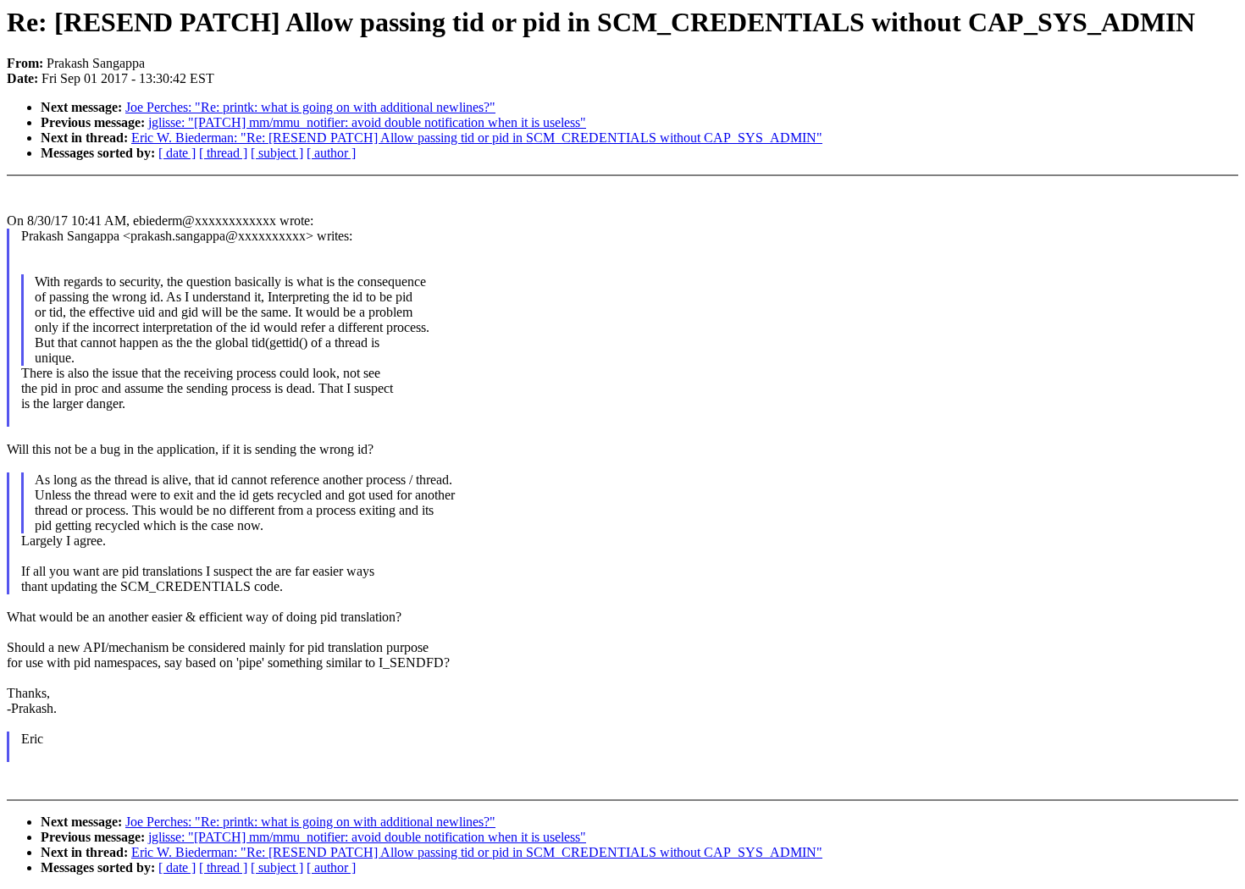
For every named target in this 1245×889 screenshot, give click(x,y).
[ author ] (331, 153)
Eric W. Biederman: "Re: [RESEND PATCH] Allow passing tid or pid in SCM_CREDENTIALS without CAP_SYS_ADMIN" (476, 137)
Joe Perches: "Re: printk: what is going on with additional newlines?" (310, 107)
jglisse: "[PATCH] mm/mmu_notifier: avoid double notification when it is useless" (367, 122)
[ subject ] (277, 153)
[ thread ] (223, 153)
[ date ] (177, 153)
